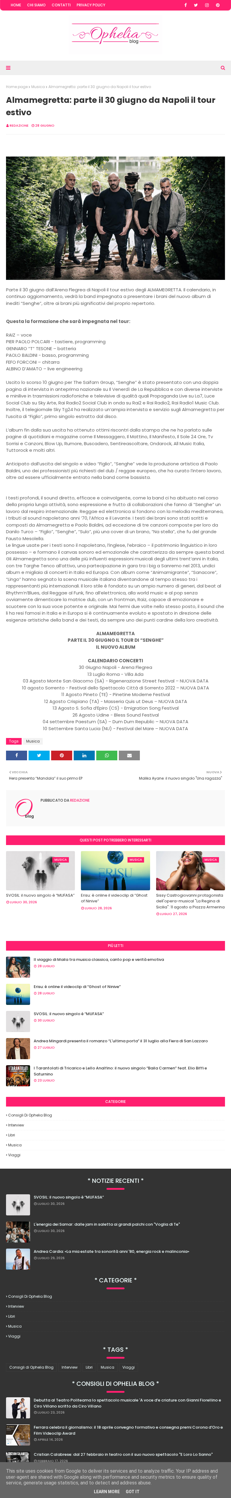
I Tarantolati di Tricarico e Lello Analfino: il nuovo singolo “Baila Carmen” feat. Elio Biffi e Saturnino (120, 1071)
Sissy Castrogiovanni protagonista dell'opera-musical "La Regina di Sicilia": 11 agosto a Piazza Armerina (190, 901)
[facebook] (185, 5)
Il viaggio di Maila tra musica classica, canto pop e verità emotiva (99, 959)
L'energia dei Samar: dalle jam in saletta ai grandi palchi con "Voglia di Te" (107, 1224)
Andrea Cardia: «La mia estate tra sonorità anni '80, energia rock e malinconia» (111, 1251)
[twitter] (196, 5)
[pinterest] (218, 5)
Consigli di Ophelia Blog (30, 1115)
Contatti (61, 5)
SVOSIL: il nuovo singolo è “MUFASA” (40, 895)
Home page (17, 86)
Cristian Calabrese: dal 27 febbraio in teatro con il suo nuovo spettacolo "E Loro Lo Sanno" (123, 1454)
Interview (16, 1125)
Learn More (107, 1491)
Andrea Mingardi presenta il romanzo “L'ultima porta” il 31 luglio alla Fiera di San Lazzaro (121, 1041)
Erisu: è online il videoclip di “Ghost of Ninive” (114, 898)
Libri (11, 1135)
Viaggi (14, 1155)
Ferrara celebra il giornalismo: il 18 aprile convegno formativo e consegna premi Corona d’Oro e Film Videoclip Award (128, 1430)
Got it (133, 1491)
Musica (38, 86)
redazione (19, 125)
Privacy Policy (91, 5)
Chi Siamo (36, 5)
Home (16, 5)
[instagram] (207, 5)
